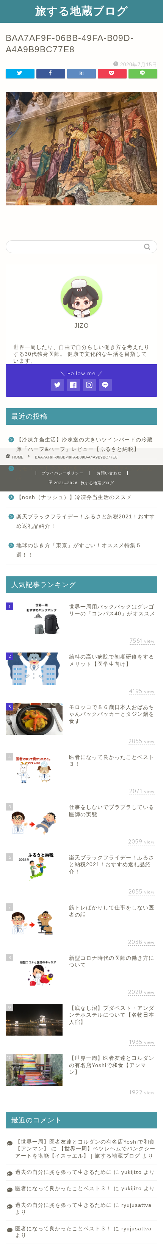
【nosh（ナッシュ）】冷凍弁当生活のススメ (74, 497)
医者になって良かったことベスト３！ (63, 1188)
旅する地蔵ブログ (81, 10)
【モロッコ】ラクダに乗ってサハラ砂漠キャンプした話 (84, 473)
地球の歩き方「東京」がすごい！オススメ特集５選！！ (78, 550)
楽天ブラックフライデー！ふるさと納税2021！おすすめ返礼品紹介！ (85, 521)
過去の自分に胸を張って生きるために (63, 1172)
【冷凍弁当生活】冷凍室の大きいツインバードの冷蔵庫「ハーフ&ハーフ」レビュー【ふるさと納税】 (84, 444)
